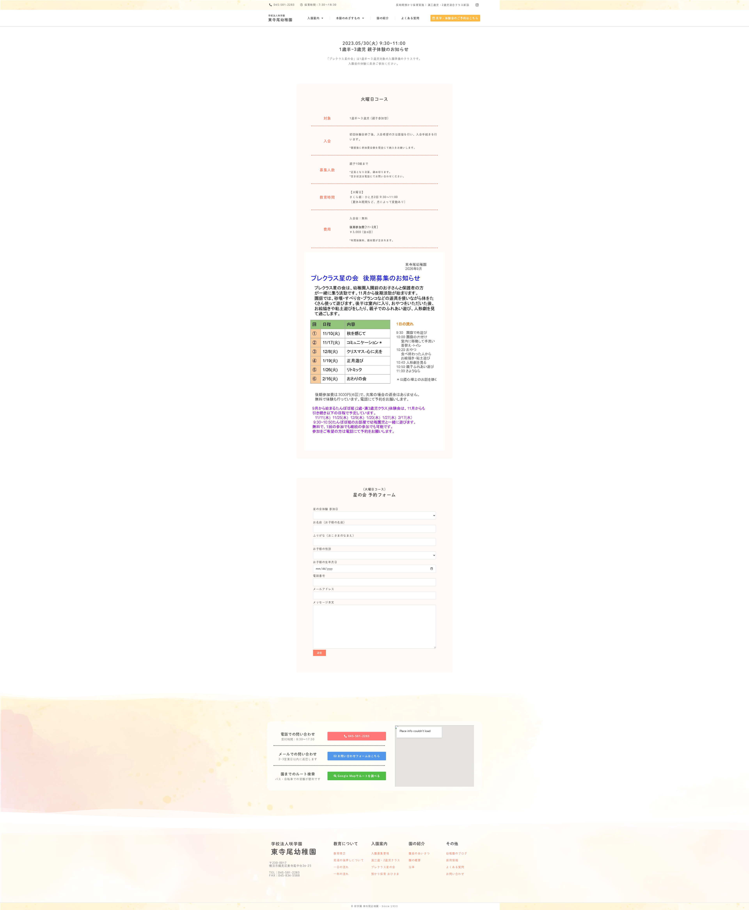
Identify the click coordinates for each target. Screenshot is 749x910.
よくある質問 (410, 18)
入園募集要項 (380, 853)
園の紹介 (383, 18)
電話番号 (319, 575)
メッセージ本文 (323, 602)
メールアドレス (323, 589)
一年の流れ (341, 874)
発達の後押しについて (349, 860)
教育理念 (340, 853)
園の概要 (415, 860)
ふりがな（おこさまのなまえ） (334, 535)
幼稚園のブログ (456, 853)
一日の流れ (341, 867)
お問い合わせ (455, 874)
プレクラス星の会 (383, 867)
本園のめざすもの (348, 18)
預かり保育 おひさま (385, 874)
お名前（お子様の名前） (329, 522)
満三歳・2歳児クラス (385, 860)
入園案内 (313, 18)
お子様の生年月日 (325, 562)
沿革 (412, 867)
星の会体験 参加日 (325, 509)
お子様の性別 (322, 548)
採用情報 (452, 860)
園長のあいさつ (419, 853)
